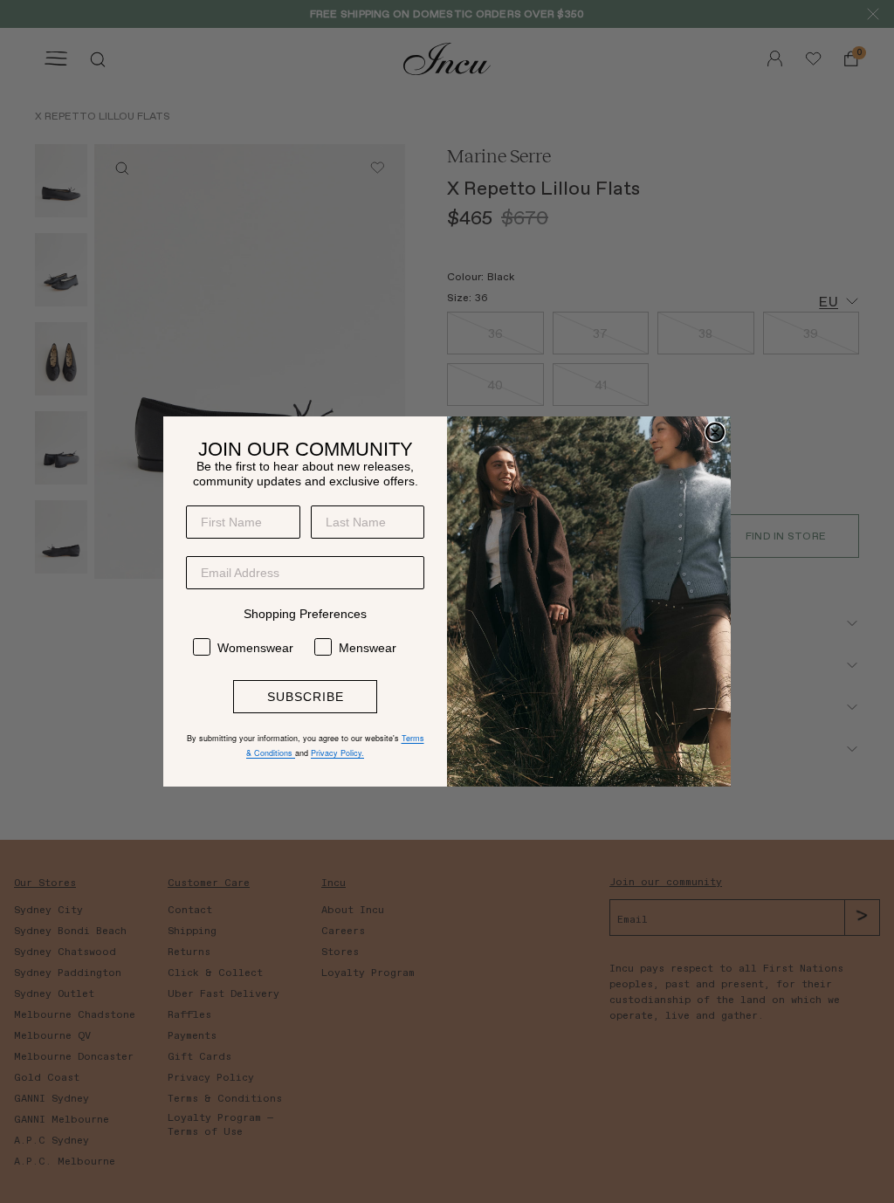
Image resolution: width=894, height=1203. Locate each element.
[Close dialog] (715, 432)
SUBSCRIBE (305, 697)
